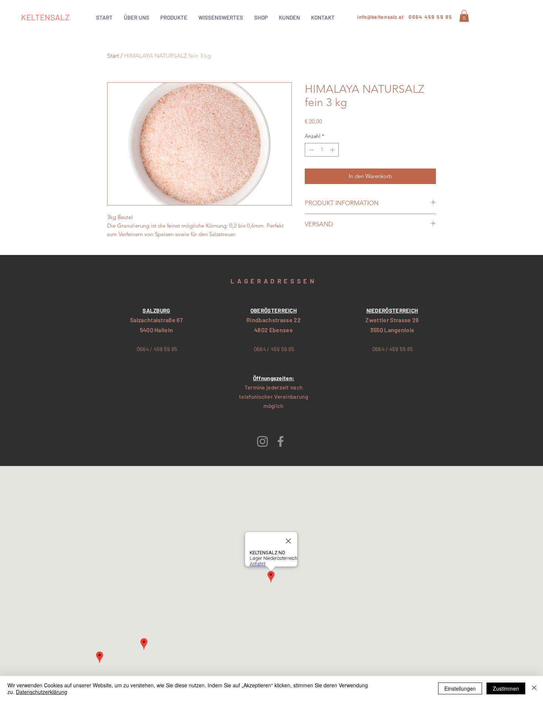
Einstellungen (460, 688)
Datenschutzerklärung (41, 691)
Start (113, 55)
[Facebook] (280, 441)
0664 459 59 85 (430, 17)
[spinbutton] (321, 149)
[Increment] (333, 149)
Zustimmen (506, 688)
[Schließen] (534, 688)
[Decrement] (310, 149)
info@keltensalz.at (380, 17)
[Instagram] (262, 441)
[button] (174, 17)
